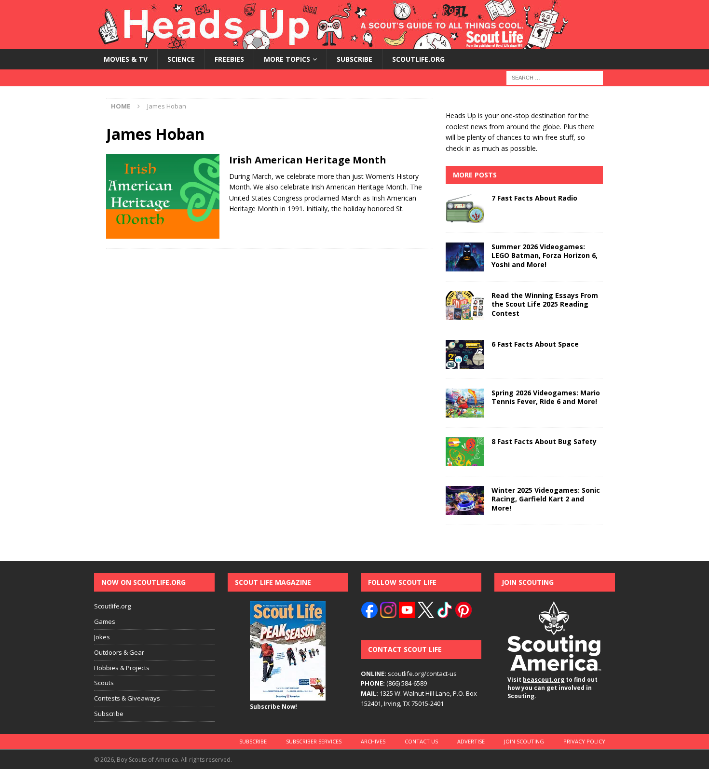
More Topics (287, 59)
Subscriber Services (313, 741)
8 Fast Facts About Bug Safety (544, 441)
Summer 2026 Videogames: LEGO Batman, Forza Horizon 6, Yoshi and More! (544, 255)
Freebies (229, 59)
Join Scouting (524, 741)
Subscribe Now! (273, 706)
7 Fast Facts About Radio (534, 197)
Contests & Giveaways (127, 698)
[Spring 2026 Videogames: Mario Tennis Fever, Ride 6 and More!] (465, 403)
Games (104, 621)
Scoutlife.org (418, 59)
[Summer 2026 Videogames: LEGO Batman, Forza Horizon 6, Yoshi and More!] (465, 257)
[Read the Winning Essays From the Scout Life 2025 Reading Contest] (465, 305)
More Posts (475, 174)
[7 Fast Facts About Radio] (465, 208)
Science (181, 59)
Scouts (104, 682)
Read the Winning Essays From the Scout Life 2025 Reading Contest (544, 304)
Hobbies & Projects (122, 667)
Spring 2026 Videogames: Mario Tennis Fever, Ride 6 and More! (545, 397)
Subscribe (354, 59)
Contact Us (421, 741)
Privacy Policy (584, 741)
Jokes (102, 637)
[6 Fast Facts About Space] (465, 354)
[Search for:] (554, 77)
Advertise (471, 741)
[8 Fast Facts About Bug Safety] (465, 451)
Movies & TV (126, 59)
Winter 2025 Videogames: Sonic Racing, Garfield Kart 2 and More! (545, 499)
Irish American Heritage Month (307, 159)
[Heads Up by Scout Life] (331, 43)
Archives (373, 741)
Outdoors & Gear (119, 652)
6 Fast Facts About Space (535, 344)
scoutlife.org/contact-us (409, 673)
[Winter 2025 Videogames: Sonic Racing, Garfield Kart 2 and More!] (465, 500)
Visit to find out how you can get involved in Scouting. (552, 687)
